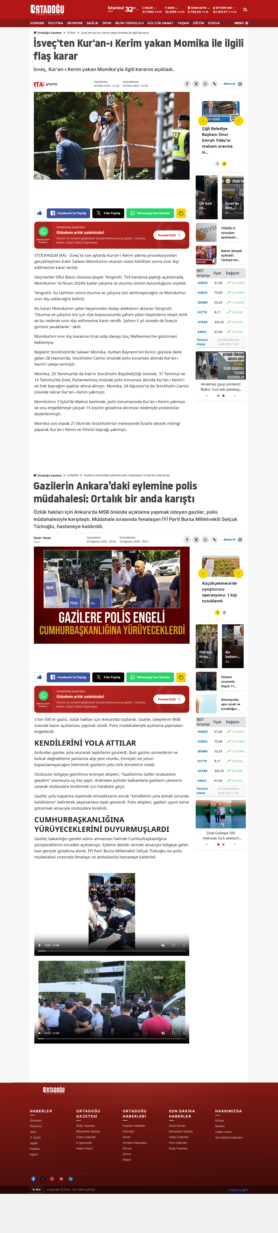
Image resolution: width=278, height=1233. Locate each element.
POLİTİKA (55, 23)
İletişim (220, 1126)
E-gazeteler (84, 1142)
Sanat (126, 1136)
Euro (171, 8)
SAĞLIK (92, 23)
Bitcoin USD (224, 8)
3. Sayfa (35, 1137)
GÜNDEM (37, 23)
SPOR (107, 23)
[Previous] (203, 121)
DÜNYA (214, 23)
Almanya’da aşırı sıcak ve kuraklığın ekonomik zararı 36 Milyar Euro (230, 704)
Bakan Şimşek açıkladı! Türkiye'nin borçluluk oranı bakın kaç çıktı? (231, 255)
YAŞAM (183, 23)
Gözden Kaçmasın (135, 1142)
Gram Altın (198, 8)
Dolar (149, 8)
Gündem (35, 1120)
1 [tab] (217, 164)
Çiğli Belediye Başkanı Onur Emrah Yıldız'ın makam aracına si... (217, 140)
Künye (219, 1120)
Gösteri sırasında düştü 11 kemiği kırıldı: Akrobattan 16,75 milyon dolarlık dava (231, 681)
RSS (38, 1189)
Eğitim (34, 1154)
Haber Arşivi (84, 1148)
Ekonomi (35, 1126)
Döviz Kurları (177, 1125)
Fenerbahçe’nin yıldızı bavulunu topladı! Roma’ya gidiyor (222, 836)
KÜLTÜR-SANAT (160, 23)
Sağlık (34, 1143)
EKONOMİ (75, 23)
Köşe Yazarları (85, 1125)
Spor (33, 1131)
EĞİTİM (198, 23)
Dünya (127, 1148)
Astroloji (128, 1131)
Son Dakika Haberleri (229, 1137)
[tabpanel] (221, 128)
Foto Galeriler (178, 1142)
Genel (127, 1153)
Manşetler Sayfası (88, 1131)
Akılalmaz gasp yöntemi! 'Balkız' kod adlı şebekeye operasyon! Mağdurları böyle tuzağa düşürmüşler (221, 387)
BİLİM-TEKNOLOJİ (129, 23)
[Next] (238, 121)
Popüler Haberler (134, 1125)
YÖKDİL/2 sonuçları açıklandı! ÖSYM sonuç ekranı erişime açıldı (232, 233)
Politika (35, 1148)
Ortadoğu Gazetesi (49, 33)
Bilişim (127, 1159)
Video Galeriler (86, 1136)
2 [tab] (224, 164)
